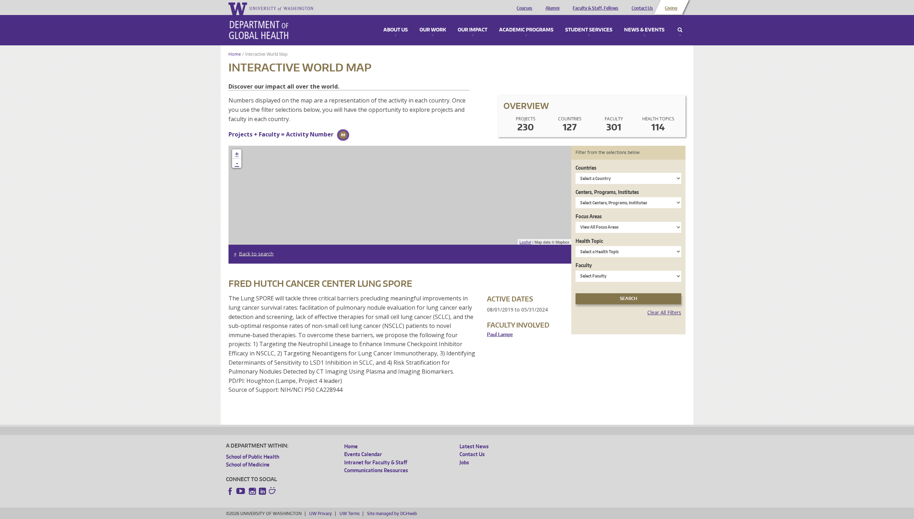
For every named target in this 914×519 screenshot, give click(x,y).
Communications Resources (376, 470)
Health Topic (589, 241)
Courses (524, 8)
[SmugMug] (273, 491)
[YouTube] (241, 491)
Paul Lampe (500, 334)
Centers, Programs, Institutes (607, 192)
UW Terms (350, 513)
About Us (395, 30)
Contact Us (642, 8)
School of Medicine (248, 464)
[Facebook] (230, 491)
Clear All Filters (664, 312)
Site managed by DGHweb (392, 513)
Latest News (474, 446)
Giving (671, 8)
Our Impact (472, 30)
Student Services (588, 30)
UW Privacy (320, 513)
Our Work (433, 30)
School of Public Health (252, 457)
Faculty (584, 265)
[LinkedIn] (262, 491)
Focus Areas (589, 216)
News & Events (644, 30)
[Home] (258, 30)
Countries (586, 168)
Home (234, 54)
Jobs (464, 462)
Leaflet (525, 242)
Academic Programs (526, 30)
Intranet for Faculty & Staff (375, 462)
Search (680, 30)
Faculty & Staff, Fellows (595, 8)
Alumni (552, 8)
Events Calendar (363, 454)
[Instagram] (252, 491)
